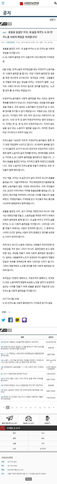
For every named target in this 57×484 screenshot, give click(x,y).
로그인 (28, 479)
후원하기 (47, 423)
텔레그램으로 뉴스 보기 (9, 423)
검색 (55, 3)
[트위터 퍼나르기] (3, 320)
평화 (42, 438)
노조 (14, 449)
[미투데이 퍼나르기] (24, 320)
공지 (7, 12)
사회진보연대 (29, 3)
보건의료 (43, 449)
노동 (14, 443)
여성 (42, 433)
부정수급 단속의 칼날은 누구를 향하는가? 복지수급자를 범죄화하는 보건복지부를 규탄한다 (22, 348)
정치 (14, 433)
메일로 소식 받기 (28, 423)
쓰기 (5, 24)
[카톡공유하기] (17, 320)
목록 (9, 24)
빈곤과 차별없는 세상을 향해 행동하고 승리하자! (20, 342)
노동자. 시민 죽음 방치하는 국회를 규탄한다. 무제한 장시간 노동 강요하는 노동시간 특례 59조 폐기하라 (22, 361)
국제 (42, 443)
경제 (14, 438)
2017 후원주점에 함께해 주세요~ (14, 374)
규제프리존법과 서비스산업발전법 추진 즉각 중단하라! (22, 385)
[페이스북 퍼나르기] (10, 320)
